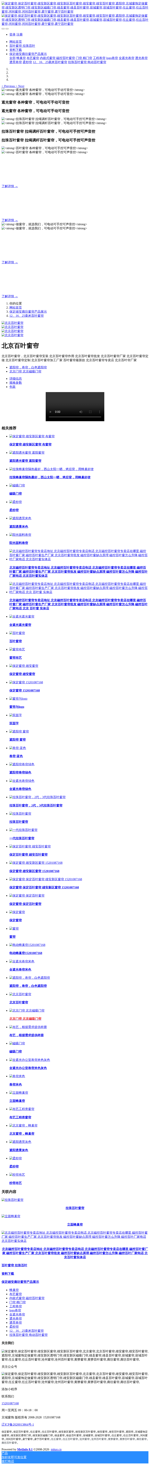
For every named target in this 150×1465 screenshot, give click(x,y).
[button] (9, 86)
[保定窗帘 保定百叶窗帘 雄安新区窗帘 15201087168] (45, 879)
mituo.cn (56, 1449)
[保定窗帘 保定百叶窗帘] (27, 895)
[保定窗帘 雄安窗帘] (23, 665)
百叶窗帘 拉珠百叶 (14, 1265)
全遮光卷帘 (17, 1314)
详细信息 (15, 378)
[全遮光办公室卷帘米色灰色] (29, 1059)
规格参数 (15, 382)
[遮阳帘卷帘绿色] (21, 764)
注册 (19, 34)
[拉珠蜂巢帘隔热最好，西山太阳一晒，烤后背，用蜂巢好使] (51, 469)
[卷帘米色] (17, 1076)
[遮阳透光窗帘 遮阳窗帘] (27, 452)
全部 (12, 58)
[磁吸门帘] (17, 485)
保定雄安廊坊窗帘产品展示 (28, 311)
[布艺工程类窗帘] (21, 1109)
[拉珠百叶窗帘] (20, 813)
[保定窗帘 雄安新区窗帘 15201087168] (35, 862)
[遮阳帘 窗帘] (19, 731)
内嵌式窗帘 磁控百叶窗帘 (27, 1298)
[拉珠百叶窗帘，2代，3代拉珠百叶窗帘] (37, 797)
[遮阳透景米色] (20, 518)
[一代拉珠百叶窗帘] (23, 830)
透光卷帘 (15, 1318)
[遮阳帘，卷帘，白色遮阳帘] (29, 977)
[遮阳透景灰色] (20, 1141)
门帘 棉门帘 (17, 1302)
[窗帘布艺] (17, 649)
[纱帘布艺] (17, 1174)
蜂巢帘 (14, 1290)
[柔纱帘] (15, 502)
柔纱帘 (14, 1326)
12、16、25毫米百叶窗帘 (26, 315)
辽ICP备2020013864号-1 (18, 1424)
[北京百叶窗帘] (20, 994)
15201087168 (10, 1403)
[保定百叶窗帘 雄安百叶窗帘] (30, 846)
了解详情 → (10, 186)
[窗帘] (14, 928)
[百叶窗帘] (17, 633)
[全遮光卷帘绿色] (21, 780)
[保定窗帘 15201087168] (26, 682)
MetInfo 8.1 (25, 1449)
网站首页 (15, 41)
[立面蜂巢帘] (18, 1092)
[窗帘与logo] (18, 698)
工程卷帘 (15, 1306)
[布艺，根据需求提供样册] (28, 1027)
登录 (12, 34)
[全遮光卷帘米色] (21, 961)
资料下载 (8, 1273)
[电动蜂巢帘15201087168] (27, 945)
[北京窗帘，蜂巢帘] (23, 1125)
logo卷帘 (15, 1310)
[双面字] (15, 715)
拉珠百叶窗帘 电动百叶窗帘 (28, 1334)
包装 (12, 386)
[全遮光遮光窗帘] (21, 616)
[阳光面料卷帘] (20, 534)
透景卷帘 (15, 1322)
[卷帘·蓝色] (17, 748)
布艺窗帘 (15, 1294)
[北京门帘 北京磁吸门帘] (27, 1010)
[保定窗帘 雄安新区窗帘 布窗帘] (32, 436)
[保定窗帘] (17, 912)
